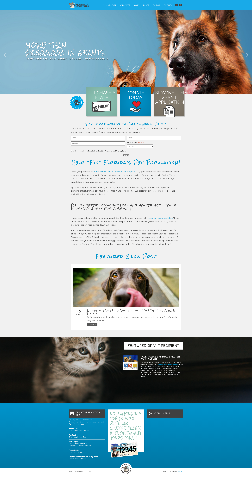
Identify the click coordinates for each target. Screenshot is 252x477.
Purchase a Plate (109, 5)
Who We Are (125, 5)
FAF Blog (156, 5)
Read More (92, 325)
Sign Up (126, 156)
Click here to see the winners (80, 446)
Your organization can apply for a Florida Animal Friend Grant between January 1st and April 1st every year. (86, 422)
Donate (146, 5)
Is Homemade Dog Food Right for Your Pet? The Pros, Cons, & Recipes (131, 312)
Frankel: (180, 471)
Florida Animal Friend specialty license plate (113, 171)
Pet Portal (168, 5)
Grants (136, 5)
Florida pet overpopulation (160, 218)
